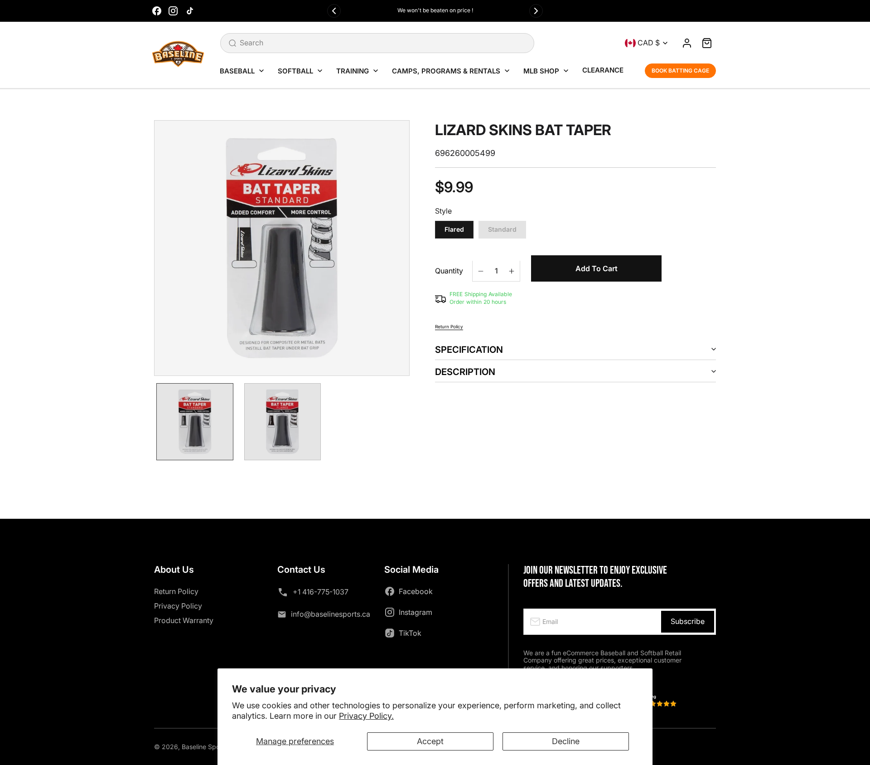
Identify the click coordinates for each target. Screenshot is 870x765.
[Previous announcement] (334, 11)
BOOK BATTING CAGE (680, 70)
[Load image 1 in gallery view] (194, 421)
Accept (430, 741)
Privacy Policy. (366, 716)
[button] (707, 43)
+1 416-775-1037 (320, 591)
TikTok (410, 633)
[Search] (232, 43)
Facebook (416, 591)
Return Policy (449, 326)
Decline (566, 741)
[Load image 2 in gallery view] (282, 421)
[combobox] (377, 43)
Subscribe (688, 621)
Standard (502, 230)
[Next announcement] (536, 11)
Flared (454, 230)
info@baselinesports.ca (330, 614)
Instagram (415, 612)
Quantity (449, 271)
